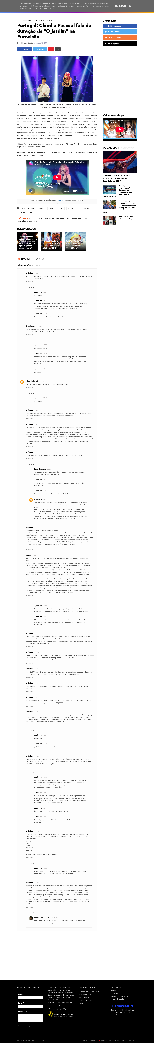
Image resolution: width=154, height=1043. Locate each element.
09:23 (56, 917)
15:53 (45, 817)
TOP (31, 213)
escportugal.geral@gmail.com (61, 1009)
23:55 (37, 633)
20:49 (37, 831)
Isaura (60, 208)
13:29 (45, 735)
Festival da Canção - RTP (89, 991)
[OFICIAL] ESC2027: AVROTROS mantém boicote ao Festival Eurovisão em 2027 (118, 178)
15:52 (45, 744)
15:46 (45, 398)
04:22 (37, 756)
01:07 (36, 697)
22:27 (49, 469)
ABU (81, 1003)
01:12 (36, 712)
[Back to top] (148, 1038)
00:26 (37, 652)
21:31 (44, 292)
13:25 (45, 301)
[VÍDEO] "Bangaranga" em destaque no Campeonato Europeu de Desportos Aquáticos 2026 (119, 191)
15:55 (45, 868)
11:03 (45, 491)
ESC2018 (41, 20)
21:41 (36, 410)
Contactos (114, 993)
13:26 (45, 354)
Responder (29, 282)
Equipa (113, 990)
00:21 (45, 499)
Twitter (67, 200)
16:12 (45, 793)
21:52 (36, 424)
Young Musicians (86, 994)
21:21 (42, 381)
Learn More (120, 6)
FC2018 (49, 20)
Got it (131, 6)
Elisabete (38, 499)
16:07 (45, 617)
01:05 (36, 669)
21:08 (36, 273)
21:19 (40, 326)
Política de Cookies (118, 999)
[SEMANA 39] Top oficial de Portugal (126, 217)
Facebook (61, 200)
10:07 (45, 777)
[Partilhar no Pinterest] (51, 49)
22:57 (45, 808)
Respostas (31, 287)
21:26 (45, 345)
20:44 (45, 480)
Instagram (73, 200)
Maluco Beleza (73, 208)
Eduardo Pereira (32, 381)
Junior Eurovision (86, 1000)
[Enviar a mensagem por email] (58, 49)
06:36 (37, 883)
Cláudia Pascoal (28, 20)
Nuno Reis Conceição (43, 917)
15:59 (45, 314)
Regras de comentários (119, 996)
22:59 (37, 528)
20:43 (45, 369)
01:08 (45, 606)
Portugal (86, 208)
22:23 (36, 452)
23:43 (35, 555)
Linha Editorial (116, 987)
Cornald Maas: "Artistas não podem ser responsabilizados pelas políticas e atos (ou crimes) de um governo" (119, 206)
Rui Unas (22, 213)
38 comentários (25, 265)
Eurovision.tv (84, 997)
